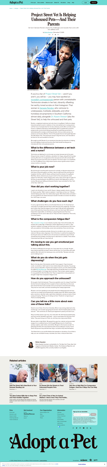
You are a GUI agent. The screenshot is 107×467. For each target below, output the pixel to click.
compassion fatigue (38, 222)
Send (93, 414)
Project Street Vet (53, 94)
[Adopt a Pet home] (16, 2)
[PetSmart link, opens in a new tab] (83, 460)
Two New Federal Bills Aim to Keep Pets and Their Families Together (23, 396)
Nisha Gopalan (48, 32)
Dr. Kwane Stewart (59, 116)
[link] (49, 2)
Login (85, 2)
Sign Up (94, 2)
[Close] (104, 464)
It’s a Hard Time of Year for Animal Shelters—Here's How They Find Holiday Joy (53, 397)
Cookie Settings (43, 460)
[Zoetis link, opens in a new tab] (95, 460)
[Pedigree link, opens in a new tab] (90, 460)
